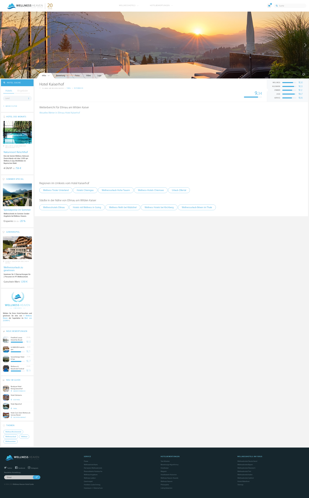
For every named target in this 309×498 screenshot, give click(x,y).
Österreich (78, 88)
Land (7, 98)
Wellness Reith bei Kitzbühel (123, 207)
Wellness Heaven (166, 481)
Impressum (88, 488)
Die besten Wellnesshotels (93, 468)
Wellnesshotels (127, 5)
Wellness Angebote (91, 475)
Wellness (24, 437)
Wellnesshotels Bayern (245, 465)
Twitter (9, 468)
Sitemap (240, 485)
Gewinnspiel (88, 481)
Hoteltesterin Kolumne (169, 475)
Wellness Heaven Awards (169, 478)
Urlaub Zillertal (179, 190)
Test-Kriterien (165, 461)
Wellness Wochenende (13, 432)
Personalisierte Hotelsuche (93, 471)
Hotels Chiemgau (85, 190)
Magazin (164, 471)
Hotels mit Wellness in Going (87, 207)
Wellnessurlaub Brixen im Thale (197, 207)
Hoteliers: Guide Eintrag (92, 485)
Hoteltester (165, 468)
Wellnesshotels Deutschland (247, 461)
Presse (86, 461)
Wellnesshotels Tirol (244, 471)
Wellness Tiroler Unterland (56, 190)
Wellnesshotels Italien (245, 475)
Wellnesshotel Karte (91, 465)
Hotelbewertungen (160, 5)
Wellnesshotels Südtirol (245, 478)
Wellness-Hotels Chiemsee (151, 190)
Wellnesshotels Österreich (246, 468)
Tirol (69, 88)
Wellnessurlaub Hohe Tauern (116, 190)
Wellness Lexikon (90, 478)
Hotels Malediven (243, 481)
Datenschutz (98, 488)
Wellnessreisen (10, 441)
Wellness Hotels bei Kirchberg (159, 207)
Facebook (21, 468)
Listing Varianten (166, 488)
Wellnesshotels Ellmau (54, 207)
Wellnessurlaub (10, 437)
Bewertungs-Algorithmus (169, 465)
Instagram (34, 468)
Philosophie (165, 485)
